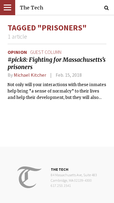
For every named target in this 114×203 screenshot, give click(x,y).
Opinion (17, 52)
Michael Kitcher (30, 75)
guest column (45, 52)
